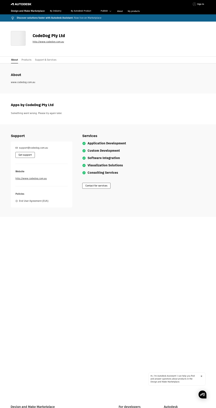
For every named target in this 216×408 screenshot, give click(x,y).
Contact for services (96, 185)
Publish (104, 10)
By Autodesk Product (81, 10)
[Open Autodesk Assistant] (202, 394)
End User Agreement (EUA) (33, 201)
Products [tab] (26, 59)
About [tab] (14, 59)
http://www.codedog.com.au (48, 41)
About (120, 11)
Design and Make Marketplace (28, 11)
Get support (25, 155)
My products (134, 11)
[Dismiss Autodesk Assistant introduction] (201, 376)
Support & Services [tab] (45, 59)
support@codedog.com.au (33, 147)
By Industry (55, 10)
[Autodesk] (21, 4)
